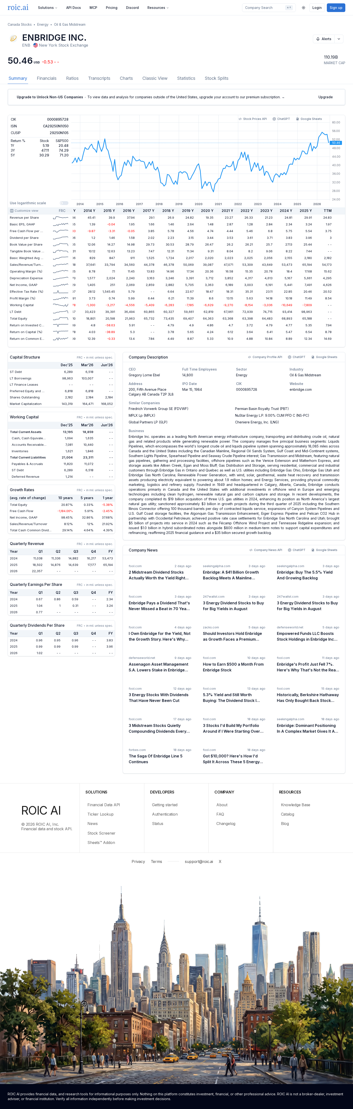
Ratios (72, 78)
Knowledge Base (295, 804)
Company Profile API (267, 357)
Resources (156, 8)
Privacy (138, 861)
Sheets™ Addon (101, 842)
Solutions (46, 8)
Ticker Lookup (100, 814)
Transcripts (99, 78)
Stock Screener (101, 833)
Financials (46, 78)
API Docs (73, 8)
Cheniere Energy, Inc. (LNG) (257, 422)
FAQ (220, 814)
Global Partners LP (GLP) (148, 422)
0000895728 (246, 389)
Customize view (26, 210)
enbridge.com (301, 389)
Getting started (164, 804)
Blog (285, 823)
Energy (43, 24)
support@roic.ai (199, 861)
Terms (156, 861)
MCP (93, 8)
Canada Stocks (20, 24)
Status (157, 823)
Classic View (155, 78)
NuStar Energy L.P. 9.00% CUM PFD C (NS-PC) (272, 415)
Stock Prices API (255, 119)
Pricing (111, 8)
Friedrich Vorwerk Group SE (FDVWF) (159, 409)
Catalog (287, 814)
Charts (126, 78)
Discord (132, 8)
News (92, 823)
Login (317, 8)
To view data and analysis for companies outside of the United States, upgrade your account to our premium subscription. (151, 97)
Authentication (165, 814)
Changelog (225, 823)
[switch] (64, 203)
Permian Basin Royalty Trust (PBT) (262, 409)
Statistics (186, 78)
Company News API (268, 550)
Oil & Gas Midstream (69, 24)
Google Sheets (311, 119)
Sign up (336, 8)
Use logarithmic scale (28, 203)
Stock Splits (216, 78)
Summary (18, 78)
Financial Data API (103, 804)
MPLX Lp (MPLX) (142, 415)
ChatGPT (283, 119)
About (221, 804)
